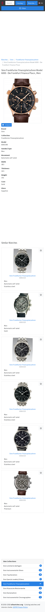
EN (42, 3)
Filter (23, 8)
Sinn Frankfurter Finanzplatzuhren (23, 277)
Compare (7, 125)
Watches (31, 3)
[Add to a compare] (41, 250)
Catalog (20, 3)
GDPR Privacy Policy (20, 607)
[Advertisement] (22, 35)
